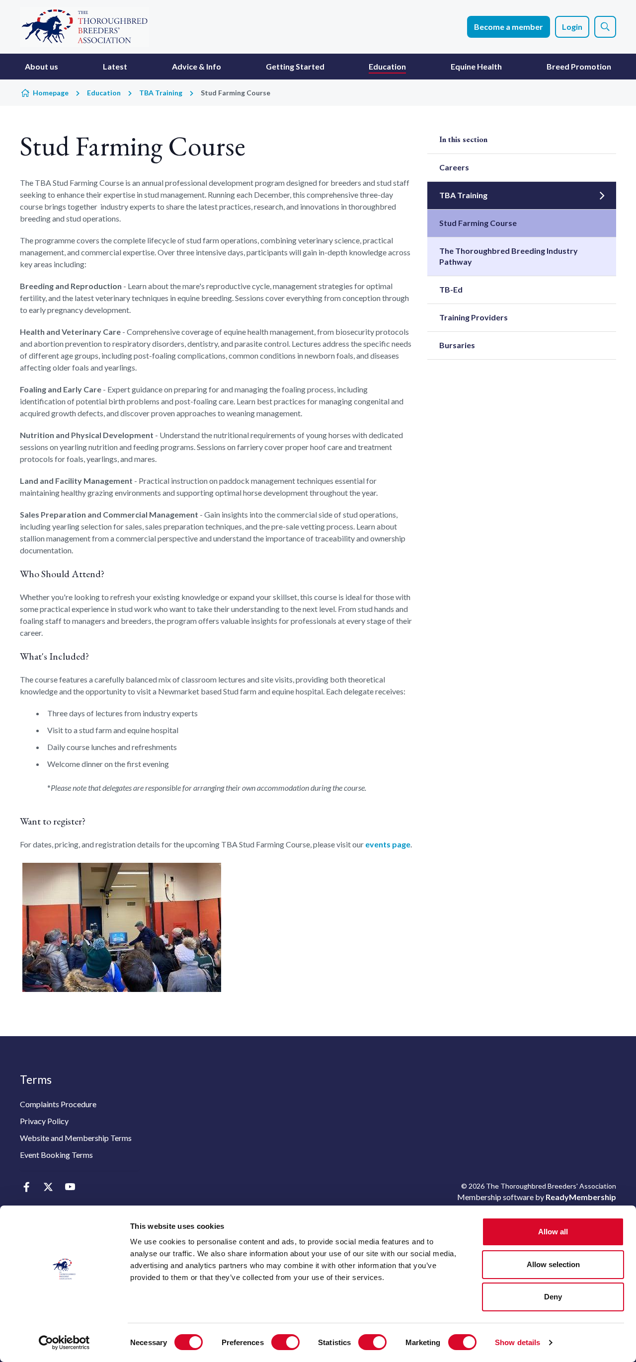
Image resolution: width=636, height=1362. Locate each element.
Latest (115, 66)
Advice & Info (196, 66)
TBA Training (160, 92)
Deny (553, 1296)
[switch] (285, 1342)
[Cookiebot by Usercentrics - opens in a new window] (64, 1342)
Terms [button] (36, 1079)
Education (387, 66)
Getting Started (295, 66)
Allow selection (553, 1264)
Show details (517, 1342)
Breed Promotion (579, 66)
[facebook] (26, 1187)
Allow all (553, 1231)
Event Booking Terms (56, 1154)
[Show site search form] (605, 27)
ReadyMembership (581, 1197)
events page (387, 844)
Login (572, 26)
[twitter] (48, 1187)
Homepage (51, 92)
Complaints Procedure (58, 1104)
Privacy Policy (44, 1121)
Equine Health (476, 66)
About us (41, 66)
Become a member (508, 26)
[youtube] (70, 1187)
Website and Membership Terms (76, 1137)
